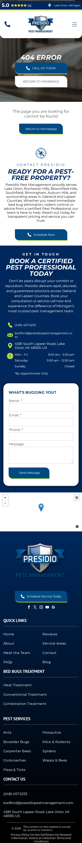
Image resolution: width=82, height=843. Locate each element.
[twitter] (35, 608)
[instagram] (41, 608)
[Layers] (76, 497)
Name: (14, 401)
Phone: (15, 430)
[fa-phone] (7, 27)
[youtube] (47, 608)
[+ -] (41, 511)
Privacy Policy (20, 834)
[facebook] (29, 608)
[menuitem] (21, 634)
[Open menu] (74, 24)
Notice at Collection (42, 838)
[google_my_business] (53, 608)
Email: (14, 415)
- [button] (5, 503)
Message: (16, 444)
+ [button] (5, 497)
